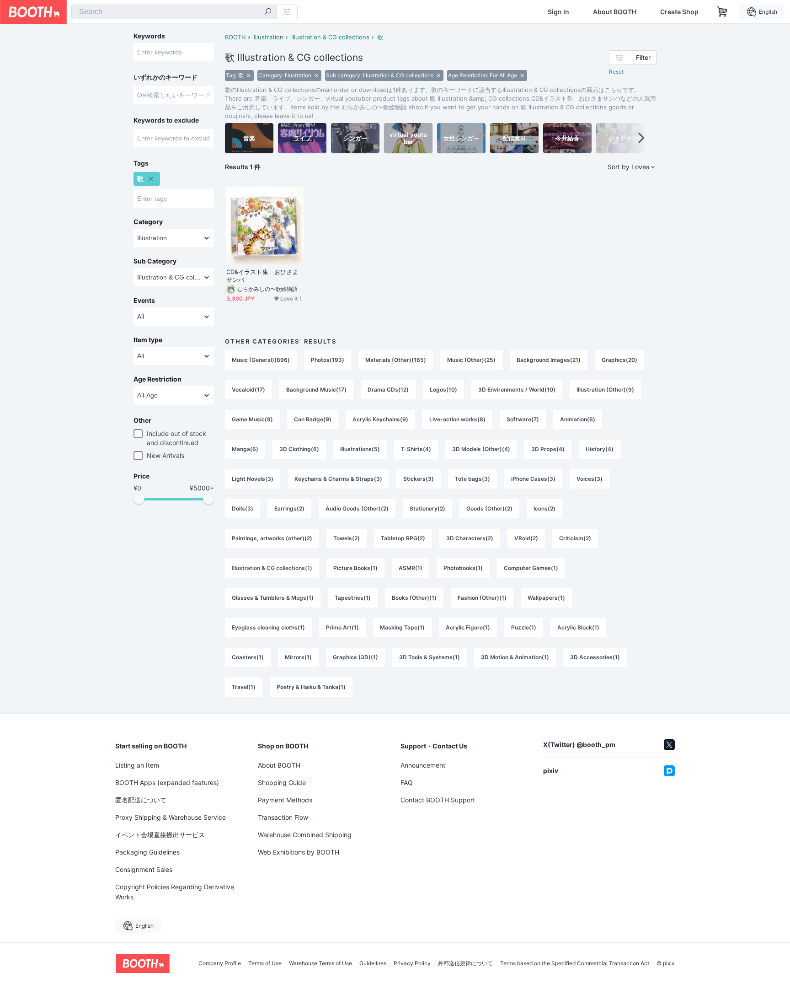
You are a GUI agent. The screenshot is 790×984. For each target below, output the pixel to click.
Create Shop (679, 12)
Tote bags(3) (472, 478)
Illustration (268, 37)
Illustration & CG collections (330, 37)
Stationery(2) (427, 508)
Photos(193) (327, 359)
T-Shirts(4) (416, 449)
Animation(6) (577, 419)
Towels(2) (346, 538)
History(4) (600, 449)
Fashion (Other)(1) (482, 597)
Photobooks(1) (463, 568)
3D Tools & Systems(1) (429, 657)
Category (148, 222)
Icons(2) (544, 508)
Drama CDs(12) (388, 389)
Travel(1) (244, 686)
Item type (147, 340)
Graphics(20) (619, 359)
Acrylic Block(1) (578, 627)
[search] (267, 12)
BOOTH (235, 37)
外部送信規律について (465, 963)
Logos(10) (443, 389)
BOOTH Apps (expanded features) (167, 782)
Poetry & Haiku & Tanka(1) (311, 686)
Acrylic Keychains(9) (380, 419)
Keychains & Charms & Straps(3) (338, 478)
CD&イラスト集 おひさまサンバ (262, 275)
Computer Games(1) (531, 568)
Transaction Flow (283, 817)
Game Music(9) (252, 419)
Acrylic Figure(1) (468, 627)
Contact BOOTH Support (437, 800)
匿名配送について (140, 800)
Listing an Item (137, 765)
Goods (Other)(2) (489, 508)
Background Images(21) (549, 359)
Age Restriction (157, 379)
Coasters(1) (248, 657)
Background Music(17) (316, 389)
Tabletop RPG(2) (403, 538)
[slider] (138, 498)
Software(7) (523, 419)
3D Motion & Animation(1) (515, 657)
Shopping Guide (282, 782)
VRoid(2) (526, 538)
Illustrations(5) (360, 449)
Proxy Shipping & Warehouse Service (170, 817)
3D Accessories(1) (595, 657)
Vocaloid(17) (248, 389)
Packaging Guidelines (147, 852)
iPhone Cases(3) (533, 478)
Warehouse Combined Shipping (305, 835)
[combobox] (174, 12)
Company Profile (219, 963)
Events (144, 300)
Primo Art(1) (342, 627)
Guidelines (372, 963)
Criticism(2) (575, 538)
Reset (616, 71)
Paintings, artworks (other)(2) (272, 538)
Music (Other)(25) (471, 359)
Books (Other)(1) (414, 597)
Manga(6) (245, 449)
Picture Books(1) (355, 568)
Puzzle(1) (523, 627)
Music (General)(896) (261, 359)
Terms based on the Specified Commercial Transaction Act (574, 963)
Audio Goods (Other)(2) (357, 508)
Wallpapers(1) (546, 597)
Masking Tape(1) (402, 627)
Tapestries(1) (353, 597)
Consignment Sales (143, 869)
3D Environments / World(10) (516, 389)
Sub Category (154, 261)
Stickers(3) (418, 478)
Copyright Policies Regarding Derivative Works (174, 892)
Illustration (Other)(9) (605, 389)
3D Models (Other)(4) (481, 449)
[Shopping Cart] (722, 12)
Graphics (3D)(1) (355, 657)
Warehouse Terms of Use (320, 963)
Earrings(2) (289, 508)
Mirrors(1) (298, 657)
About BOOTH (614, 12)
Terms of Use (265, 963)
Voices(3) (589, 478)
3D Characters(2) (469, 538)
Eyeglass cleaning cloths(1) (268, 627)
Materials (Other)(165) (395, 359)
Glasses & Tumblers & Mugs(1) (273, 597)
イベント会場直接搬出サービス (160, 835)
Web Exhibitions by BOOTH (298, 852)
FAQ (406, 782)
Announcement (422, 765)
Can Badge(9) (312, 419)
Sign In (558, 12)
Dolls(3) (242, 508)
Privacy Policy (412, 963)
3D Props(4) (548, 449)
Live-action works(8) (457, 419)
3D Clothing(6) (299, 449)
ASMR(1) (410, 568)
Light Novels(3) (252, 478)
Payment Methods (285, 800)
